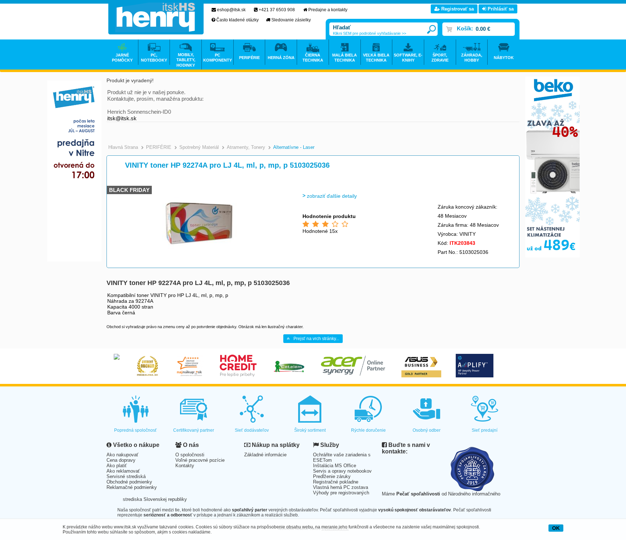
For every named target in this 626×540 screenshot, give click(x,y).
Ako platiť (117, 465)
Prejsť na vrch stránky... (316, 338)
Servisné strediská (126, 476)
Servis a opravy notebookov (342, 471)
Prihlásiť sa (500, 9)
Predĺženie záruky (332, 476)
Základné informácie (265, 454)
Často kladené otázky (237, 19)
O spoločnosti (189, 454)
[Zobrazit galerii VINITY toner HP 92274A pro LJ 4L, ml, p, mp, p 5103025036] (199, 257)
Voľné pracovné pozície (200, 460)
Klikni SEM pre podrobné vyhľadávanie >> (369, 33)
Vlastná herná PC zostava (340, 487)
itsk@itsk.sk (122, 118)
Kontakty (184, 465)
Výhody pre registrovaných (341, 492)
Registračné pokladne (335, 482)
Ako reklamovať (123, 471)
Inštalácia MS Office (334, 465)
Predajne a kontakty (327, 9)
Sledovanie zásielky (291, 19)
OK (556, 528)
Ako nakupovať (122, 454)
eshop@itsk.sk (231, 9)
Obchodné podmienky (129, 482)
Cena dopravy (121, 460)
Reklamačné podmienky (132, 487)
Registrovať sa (457, 9)
